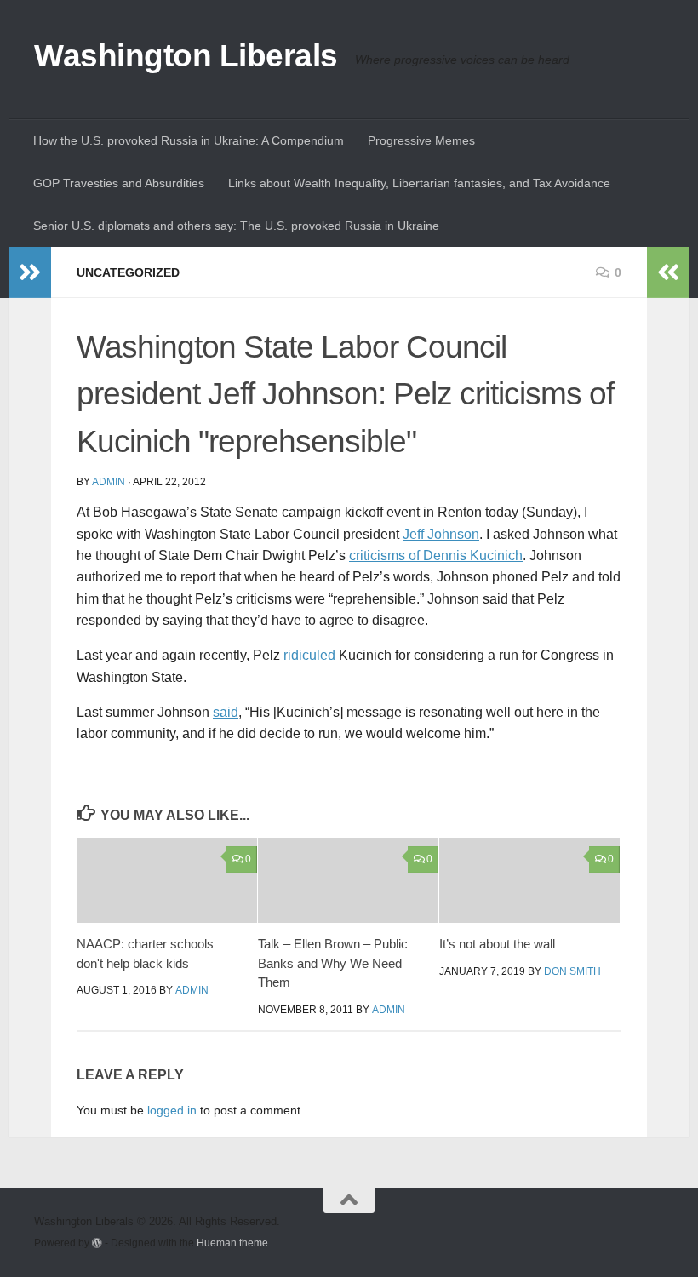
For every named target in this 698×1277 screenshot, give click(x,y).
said (225, 712)
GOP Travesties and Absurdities (118, 183)
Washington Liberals (186, 55)
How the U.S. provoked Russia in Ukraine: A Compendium (188, 140)
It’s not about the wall (497, 943)
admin (108, 482)
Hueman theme (232, 1242)
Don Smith (572, 971)
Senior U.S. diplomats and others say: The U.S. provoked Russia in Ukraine (236, 225)
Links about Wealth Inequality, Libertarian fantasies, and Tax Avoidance (419, 183)
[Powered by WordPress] (97, 1243)
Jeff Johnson (441, 534)
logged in (172, 1110)
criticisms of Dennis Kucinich (436, 555)
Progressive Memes (421, 140)
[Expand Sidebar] (30, 272)
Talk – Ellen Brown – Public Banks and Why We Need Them (333, 962)
